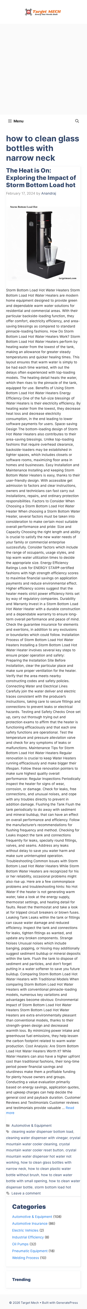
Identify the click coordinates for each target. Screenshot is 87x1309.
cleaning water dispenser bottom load (42, 1132)
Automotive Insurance (30, 1223)
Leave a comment (26, 1193)
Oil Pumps (20, 1244)
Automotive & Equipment (32, 1125)
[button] (77, 121)
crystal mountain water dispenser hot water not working (41, 1156)
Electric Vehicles (25, 1230)
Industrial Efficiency (28, 1237)
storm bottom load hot (53, 1187)
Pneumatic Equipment (30, 1251)
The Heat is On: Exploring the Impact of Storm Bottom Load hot (41, 178)
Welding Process (25, 1258)
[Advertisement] (43, 69)
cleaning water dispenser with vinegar (37, 1138)
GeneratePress (67, 1303)
